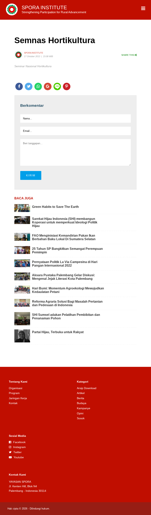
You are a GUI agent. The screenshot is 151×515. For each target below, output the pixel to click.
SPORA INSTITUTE (54, 9)
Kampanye (83, 408)
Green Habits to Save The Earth (55, 206)
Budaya (81, 403)
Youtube (19, 457)
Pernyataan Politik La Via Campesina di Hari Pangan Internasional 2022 (64, 263)
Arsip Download (86, 388)
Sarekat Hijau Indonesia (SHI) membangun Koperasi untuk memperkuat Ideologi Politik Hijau (64, 222)
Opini (80, 413)
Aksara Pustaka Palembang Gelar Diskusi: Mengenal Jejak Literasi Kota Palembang (63, 276)
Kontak (13, 403)
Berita (80, 398)
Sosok (81, 418)
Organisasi (15, 388)
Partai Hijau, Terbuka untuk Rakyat (58, 332)
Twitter (17, 452)
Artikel (81, 393)
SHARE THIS (128, 55)
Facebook (19, 442)
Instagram (19, 447)
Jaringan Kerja (18, 398)
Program (14, 393)
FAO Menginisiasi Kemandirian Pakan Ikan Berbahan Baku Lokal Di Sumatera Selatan (64, 237)
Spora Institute (33, 53)
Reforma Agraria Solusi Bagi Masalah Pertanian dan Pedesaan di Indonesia (67, 303)
